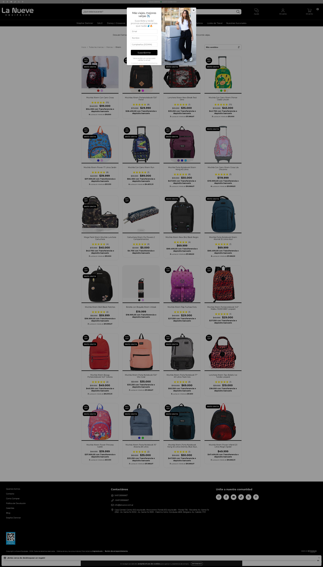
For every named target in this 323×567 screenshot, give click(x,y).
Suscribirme (144, 52)
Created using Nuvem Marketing (144, 63)
